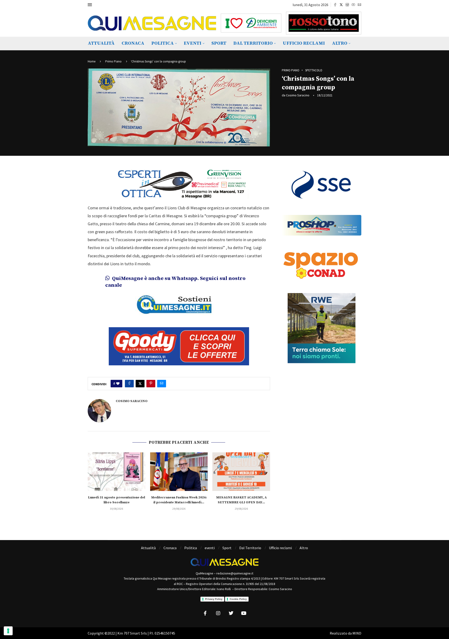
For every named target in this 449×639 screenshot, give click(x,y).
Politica (162, 43)
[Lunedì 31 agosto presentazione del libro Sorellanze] (116, 471)
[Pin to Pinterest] (150, 383)
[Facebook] (335, 5)
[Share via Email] (161, 383)
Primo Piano (113, 61)
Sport (218, 43)
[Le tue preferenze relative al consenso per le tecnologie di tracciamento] (8, 630)
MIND (356, 633)
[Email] (359, 5)
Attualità (101, 43)
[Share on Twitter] (140, 383)
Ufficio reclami (304, 43)
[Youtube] (353, 5)
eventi (192, 43)
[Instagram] (347, 5)
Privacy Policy (213, 599)
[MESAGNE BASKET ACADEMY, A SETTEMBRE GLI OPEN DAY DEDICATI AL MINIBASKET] (241, 471)
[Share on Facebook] (129, 383)
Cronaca (133, 43)
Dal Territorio (253, 43)
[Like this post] (117, 383)
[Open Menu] (90, 5)
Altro (339, 43)
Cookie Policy (238, 599)
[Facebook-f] (205, 613)
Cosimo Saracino (297, 95)
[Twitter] (341, 5)
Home (91, 61)
